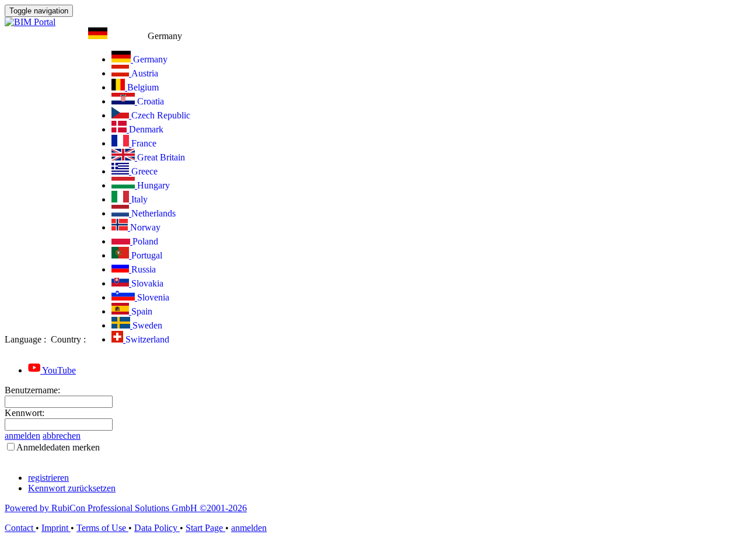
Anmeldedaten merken (58, 447)
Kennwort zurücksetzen (72, 488)
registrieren (48, 478)
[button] (135, 36)
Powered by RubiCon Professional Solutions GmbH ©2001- (126, 508)
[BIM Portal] (30, 22)
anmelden (22, 436)
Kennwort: (24, 413)
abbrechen (62, 436)
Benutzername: (32, 390)
